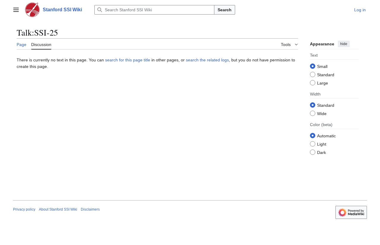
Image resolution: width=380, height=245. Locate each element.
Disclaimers (90, 209)
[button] (16, 10)
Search (225, 9)
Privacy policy (24, 209)
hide (343, 44)
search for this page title (127, 60)
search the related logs (207, 60)
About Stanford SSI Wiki (58, 209)
